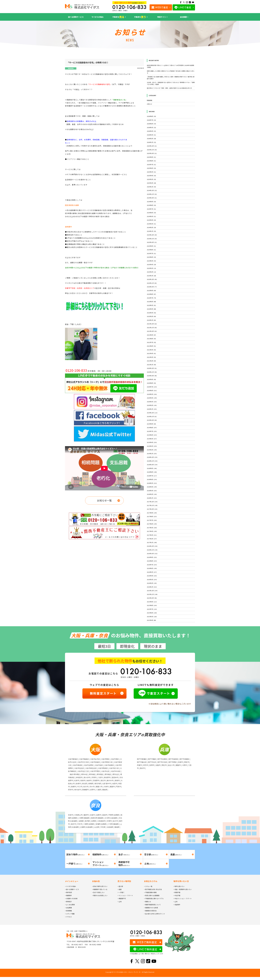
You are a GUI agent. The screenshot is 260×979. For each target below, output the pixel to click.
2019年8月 (152, 427)
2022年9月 (151, 290)
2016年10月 (152, 553)
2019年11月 (152, 416)
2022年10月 (152, 287)
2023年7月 (151, 253)
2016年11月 (152, 550)
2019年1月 (152, 453)
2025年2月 (151, 183)
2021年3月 (151, 357)
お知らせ (149, 104)
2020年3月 (152, 402)
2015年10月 (152, 598)
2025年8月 (151, 161)
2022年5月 (151, 305)
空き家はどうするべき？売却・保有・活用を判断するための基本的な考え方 (169, 88)
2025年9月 (151, 157)
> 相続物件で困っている (99, 889)
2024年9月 (151, 202)
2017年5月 (152, 528)
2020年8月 (151, 383)
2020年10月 (152, 376)
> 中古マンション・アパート (182, 898)
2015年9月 (152, 602)
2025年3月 (151, 179)
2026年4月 (151, 131)
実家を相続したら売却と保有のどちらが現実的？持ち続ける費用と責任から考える (170, 72)
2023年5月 (151, 261)
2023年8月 (151, 250)
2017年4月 (152, 531)
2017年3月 (152, 535)
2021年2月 (151, 361)
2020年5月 (152, 394)
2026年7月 (151, 120)
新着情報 (70, 68)
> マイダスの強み (70, 886)
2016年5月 (152, 572)
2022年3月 (151, 313)
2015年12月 (152, 591)
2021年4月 (151, 353)
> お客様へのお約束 (71, 898)
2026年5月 (151, 127)
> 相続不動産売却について (152, 905)
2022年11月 (152, 283)
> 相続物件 (68, 895)
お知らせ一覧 (104, 500)
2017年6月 (152, 524)
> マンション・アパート (125, 895)
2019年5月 (152, 439)
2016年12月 (152, 546)
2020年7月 (152, 387)
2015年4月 (151, 620)
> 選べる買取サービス (72, 889)
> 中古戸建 (176, 895)
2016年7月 (152, 565)
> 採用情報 (68, 911)
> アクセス (68, 917)
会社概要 (183, 17)
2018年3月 (152, 491)
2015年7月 (152, 609)
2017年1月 (152, 542)
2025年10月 (152, 153)
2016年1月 (152, 587)
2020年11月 (152, 372)
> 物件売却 (68, 892)
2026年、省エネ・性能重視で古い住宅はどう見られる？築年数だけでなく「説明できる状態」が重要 (171, 83)
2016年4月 (152, 576)
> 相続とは (147, 902)
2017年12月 (152, 502)
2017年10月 (152, 509)
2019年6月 (152, 435)
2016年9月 (152, 557)
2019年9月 (151, 424)
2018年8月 (152, 472)
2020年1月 (152, 409)
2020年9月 (151, 379)
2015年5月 (152, 617)
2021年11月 (152, 327)
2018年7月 (152, 476)
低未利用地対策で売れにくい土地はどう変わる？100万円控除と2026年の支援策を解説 (170, 66)
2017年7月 (152, 520)
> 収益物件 (176, 905)
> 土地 (120, 902)
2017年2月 (152, 539)
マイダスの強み (97, 17)
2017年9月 (152, 513)
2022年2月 (151, 316)
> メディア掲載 (70, 914)
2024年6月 (151, 213)
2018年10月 (152, 465)
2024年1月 (151, 231)
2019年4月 (152, 442)
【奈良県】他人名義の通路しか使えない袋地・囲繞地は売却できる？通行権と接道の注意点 (170, 78)
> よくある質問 (70, 905)
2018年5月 (152, 483)
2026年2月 (151, 138)
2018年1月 (152, 498)
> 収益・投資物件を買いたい (182, 889)
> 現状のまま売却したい (99, 895)
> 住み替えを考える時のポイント (154, 914)
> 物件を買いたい (179, 886)
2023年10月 (152, 242)
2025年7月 (151, 164)
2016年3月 (152, 579)
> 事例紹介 (68, 902)
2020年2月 (152, 405)
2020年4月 (152, 398)
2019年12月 (152, 413)
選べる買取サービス (76, 17)
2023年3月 (151, 268)
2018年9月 (152, 468)
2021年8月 (151, 339)
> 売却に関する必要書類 (151, 895)
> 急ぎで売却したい (98, 892)
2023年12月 (152, 235)
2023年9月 (151, 246)
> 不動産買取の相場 (150, 892)
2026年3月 (151, 135)
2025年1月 (151, 187)
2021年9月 (151, 335)
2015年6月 (152, 613)
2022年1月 (151, 320)
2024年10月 (152, 198)
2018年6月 (152, 479)
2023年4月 (151, 264)
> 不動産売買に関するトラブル (154, 898)
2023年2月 (151, 272)
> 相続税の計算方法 (150, 911)
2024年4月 (151, 220)
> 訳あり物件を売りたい (99, 886)
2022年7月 (151, 298)
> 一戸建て (121, 892)
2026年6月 (151, 124)
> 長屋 (120, 889)
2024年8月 (151, 205)
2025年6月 (151, 168)
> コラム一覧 (148, 886)
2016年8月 (152, 561)
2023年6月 (151, 257)
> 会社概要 (68, 908)
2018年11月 (152, 461)
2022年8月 (151, 294)
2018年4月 (152, 487)
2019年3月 (152, 446)
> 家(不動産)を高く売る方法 (153, 889)
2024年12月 (152, 190)
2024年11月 (152, 194)
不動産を (118, 17)
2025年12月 (152, 146)
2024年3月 (151, 224)
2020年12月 (152, 368)
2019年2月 (152, 450)
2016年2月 (152, 583)
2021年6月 (151, 346)
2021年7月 (151, 342)
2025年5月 (151, 172)
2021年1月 (151, 365)
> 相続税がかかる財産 (151, 908)
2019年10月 (152, 420)
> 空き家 (120, 886)
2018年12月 (152, 457)
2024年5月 (151, 216)
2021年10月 (152, 331)
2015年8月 (152, 605)
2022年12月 (152, 279)
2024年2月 (151, 227)
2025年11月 (152, 150)
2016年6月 (152, 568)
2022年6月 (151, 302)
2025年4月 (151, 176)
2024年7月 (151, 209)
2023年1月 (151, 276)
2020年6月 (152, 390)
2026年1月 (151, 142)
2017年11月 (152, 505)
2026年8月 (151, 116)
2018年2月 (152, 494)
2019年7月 (152, 431)
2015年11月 (152, 594)
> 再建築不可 (122, 898)
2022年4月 (151, 309)
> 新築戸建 (176, 892)
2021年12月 (152, 324)
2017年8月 (152, 516)
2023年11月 (152, 239)
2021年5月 (151, 350)
